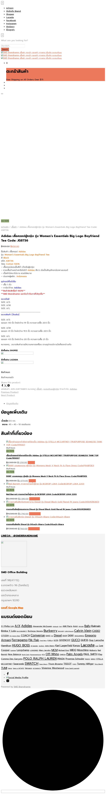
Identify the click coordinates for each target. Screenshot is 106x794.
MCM (54, 650)
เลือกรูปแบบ (34, 498)
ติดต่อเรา (10, 26)
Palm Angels (74, 654)
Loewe (13, 650)
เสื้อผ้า (14, 227)
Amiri (75, 626)
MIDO (73, 650)
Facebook (11, 20)
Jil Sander (34, 646)
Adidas (73, 389)
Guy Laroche (96, 640)
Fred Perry (43, 640)
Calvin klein (82, 630)
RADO (87, 659)
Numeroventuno (35, 654)
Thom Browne (55, 663)
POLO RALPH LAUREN (40, 658)
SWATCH (31, 663)
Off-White (52, 654)
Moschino (83, 650)
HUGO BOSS (21, 645)
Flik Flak (33, 640)
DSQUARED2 (79, 636)
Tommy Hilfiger (85, 664)
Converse (38, 635)
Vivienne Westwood (52, 668)
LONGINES (34, 650)
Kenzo (76, 645)
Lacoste (88, 645)
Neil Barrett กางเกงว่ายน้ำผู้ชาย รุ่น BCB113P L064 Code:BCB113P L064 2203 (41, 494)
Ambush (55, 626)
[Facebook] (2, 386)
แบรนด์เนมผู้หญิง (51, 389)
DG (52, 636)
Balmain (95, 626)
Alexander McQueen (42, 626)
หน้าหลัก (5, 227)
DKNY (71, 635)
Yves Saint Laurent (72, 668)
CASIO (96, 631)
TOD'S (74, 664)
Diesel (58, 635)
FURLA (50, 640)
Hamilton (6, 645)
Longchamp (23, 650)
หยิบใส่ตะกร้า (35, 513)
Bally (87, 626)
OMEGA (63, 654)
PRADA (61, 658)
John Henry (50, 645)
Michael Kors (63, 650)
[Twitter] (5, 386)
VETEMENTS (37, 668)
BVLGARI (61, 631)
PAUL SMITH (90, 654)
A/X (17, 626)
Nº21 (43, 654)
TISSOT (67, 664)
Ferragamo (20, 640)
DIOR (65, 635)
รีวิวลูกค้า (10, 29)
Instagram (11, 23)
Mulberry (93, 650)
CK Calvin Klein (14, 636)
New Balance (14, 654)
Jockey (41, 646)
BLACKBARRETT (22, 631)
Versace (28, 668)
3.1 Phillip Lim (7, 626)
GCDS (56, 640)
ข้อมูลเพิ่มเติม (12, 403)
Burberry (50, 630)
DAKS (48, 635)
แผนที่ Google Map (12, 608)
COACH (25, 635)
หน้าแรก (9, 8)
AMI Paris (67, 626)
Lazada (10, 17)
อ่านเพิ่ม (31, 462)
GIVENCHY (64, 640)
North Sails (25, 654)
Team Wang (43, 664)
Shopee (10, 14)
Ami (60, 626)
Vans (10, 668)
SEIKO (93, 659)
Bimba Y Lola (8, 631)
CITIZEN (5, 635)
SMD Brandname (22, 686)
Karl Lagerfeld (63, 645)
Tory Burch (98, 664)
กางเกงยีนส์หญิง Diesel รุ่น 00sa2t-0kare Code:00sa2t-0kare (35, 524)
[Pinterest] (8, 386)
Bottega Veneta (35, 631)
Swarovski (18, 664)
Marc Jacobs (45, 650)
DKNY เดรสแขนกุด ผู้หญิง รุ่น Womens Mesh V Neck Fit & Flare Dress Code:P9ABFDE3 (46, 476)
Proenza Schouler (75, 658)
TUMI (4, 668)
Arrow (81, 626)
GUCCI (75, 640)
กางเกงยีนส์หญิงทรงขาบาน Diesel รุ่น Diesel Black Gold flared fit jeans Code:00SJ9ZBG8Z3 (48, 509)
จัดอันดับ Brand (13, 11)
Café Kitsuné (69, 631)
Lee (96, 646)
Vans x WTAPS (18, 668)
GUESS (84, 640)
